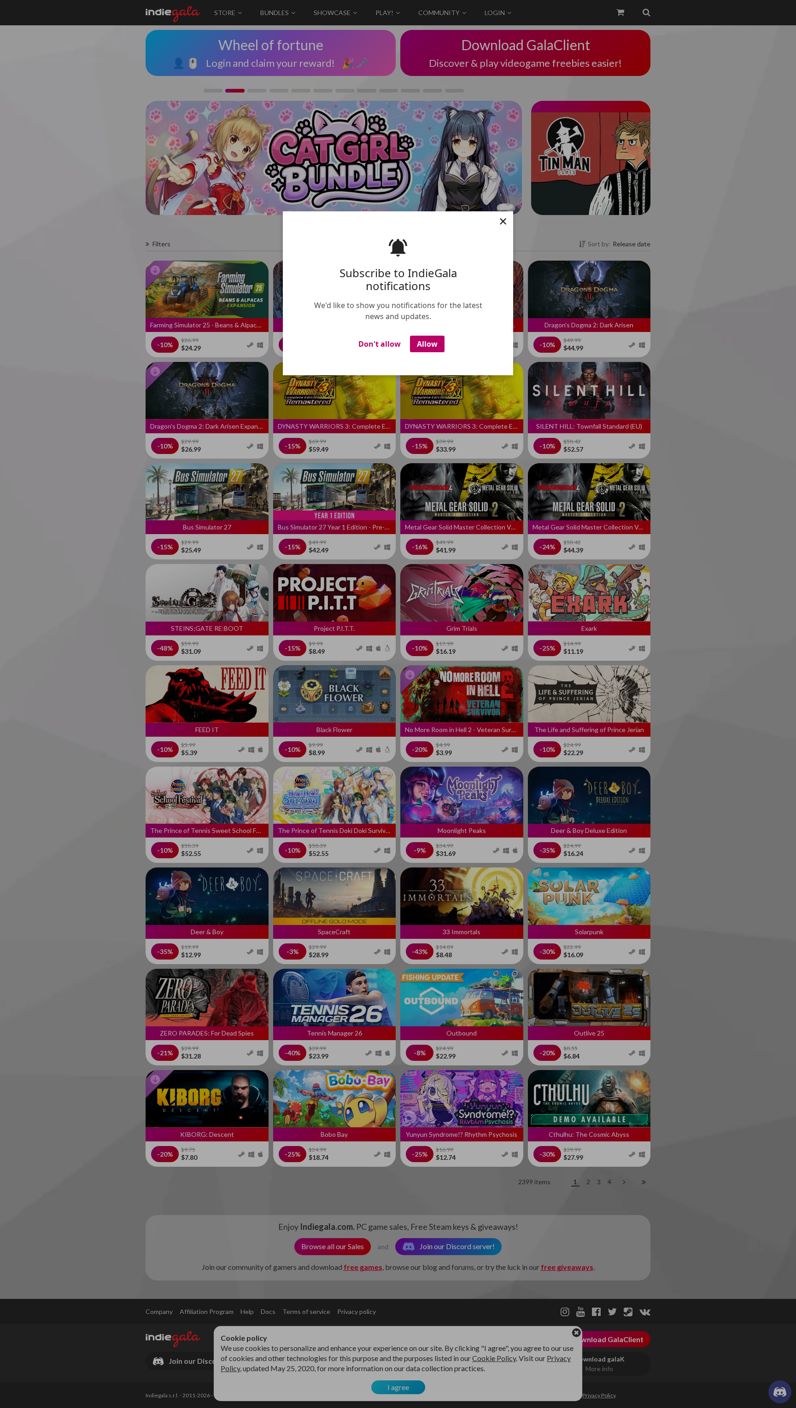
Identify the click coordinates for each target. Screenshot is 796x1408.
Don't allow (379, 344)
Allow (427, 344)
